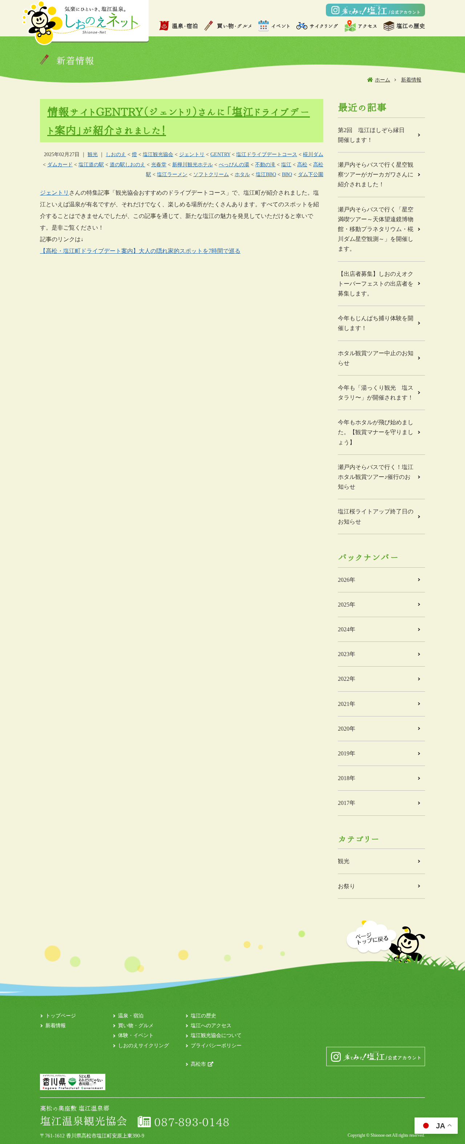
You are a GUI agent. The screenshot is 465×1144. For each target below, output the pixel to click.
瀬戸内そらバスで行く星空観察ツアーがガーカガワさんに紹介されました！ (375, 174)
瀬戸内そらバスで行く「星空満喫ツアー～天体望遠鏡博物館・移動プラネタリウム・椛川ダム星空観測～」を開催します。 (375, 229)
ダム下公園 (310, 174)
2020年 (346, 729)
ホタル (242, 174)
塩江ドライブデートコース (266, 154)
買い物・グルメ (234, 26)
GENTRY (220, 154)
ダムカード (60, 164)
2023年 (346, 654)
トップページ (60, 1015)
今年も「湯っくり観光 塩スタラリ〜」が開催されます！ (375, 393)
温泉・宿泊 (185, 26)
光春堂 (158, 164)
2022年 (346, 679)
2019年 (346, 753)
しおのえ (116, 154)
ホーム (382, 80)
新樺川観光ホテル (192, 164)
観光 (93, 154)
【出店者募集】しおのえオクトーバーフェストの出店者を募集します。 (375, 284)
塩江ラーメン (172, 174)
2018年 (346, 778)
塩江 (286, 164)
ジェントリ (192, 154)
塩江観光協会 (158, 154)
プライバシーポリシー (216, 1045)
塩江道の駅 (91, 164)
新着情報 (411, 80)
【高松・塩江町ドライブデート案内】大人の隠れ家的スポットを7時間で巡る (140, 251)
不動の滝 (265, 164)
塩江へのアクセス (211, 1025)
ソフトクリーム (211, 174)
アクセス (367, 26)
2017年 (346, 803)
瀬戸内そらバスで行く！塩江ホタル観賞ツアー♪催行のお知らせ (375, 477)
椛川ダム (313, 154)
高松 (302, 164)
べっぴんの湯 (234, 164)
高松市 (198, 1064)
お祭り (346, 886)
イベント (280, 26)
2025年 (346, 604)
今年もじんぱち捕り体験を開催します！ (375, 323)
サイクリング (324, 26)
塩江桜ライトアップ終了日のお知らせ (375, 516)
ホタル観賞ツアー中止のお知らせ (375, 358)
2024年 (346, 629)
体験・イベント (136, 1035)
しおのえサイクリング (143, 1045)
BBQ (287, 174)
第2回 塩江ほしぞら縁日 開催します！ (374, 135)
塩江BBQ (266, 174)
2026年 (346, 580)
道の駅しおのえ (127, 164)
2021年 (346, 704)
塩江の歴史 (410, 26)
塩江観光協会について (216, 1035)
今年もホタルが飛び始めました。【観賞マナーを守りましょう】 (375, 432)
